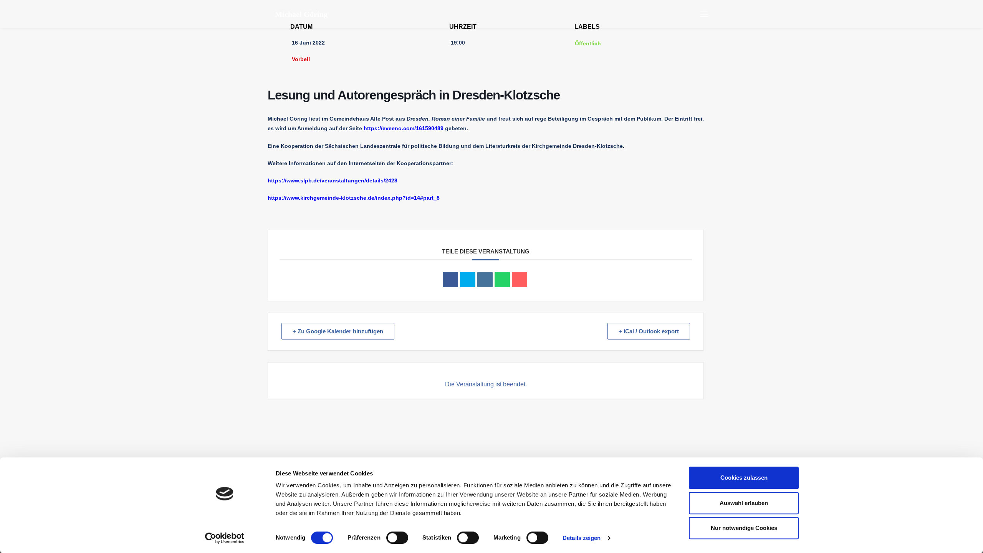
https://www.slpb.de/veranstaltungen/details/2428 (332, 180)
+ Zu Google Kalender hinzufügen (338, 331)
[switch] (397, 537)
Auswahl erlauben (744, 503)
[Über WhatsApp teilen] (502, 279)
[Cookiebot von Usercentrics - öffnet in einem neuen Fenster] (224, 538)
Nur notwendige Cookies (744, 528)
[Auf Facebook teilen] (450, 279)
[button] (704, 14)
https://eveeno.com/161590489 (404, 128)
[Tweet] (467, 279)
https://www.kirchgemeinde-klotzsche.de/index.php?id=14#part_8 (354, 198)
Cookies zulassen (744, 477)
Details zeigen (582, 538)
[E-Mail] (519, 279)
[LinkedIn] (485, 279)
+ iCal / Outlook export (649, 331)
